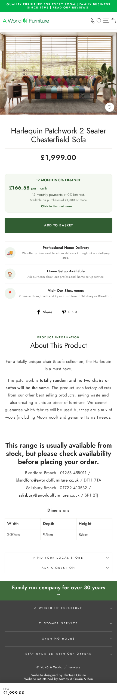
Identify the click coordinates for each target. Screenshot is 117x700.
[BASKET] (113, 20)
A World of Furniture (58, 608)
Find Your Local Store (58, 558)
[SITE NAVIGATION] (106, 20)
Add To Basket (101, 691)
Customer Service (58, 623)
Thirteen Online (74, 675)
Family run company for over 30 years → (58, 590)
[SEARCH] (99, 20)
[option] (58, 6)
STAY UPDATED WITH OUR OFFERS (58, 654)
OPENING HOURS (58, 639)
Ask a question (59, 568)
